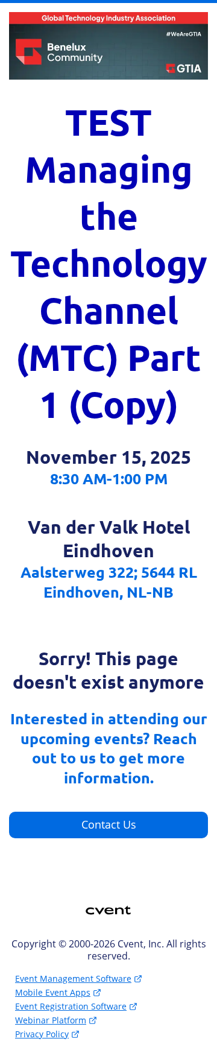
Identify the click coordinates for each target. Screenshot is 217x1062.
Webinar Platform (50, 1020)
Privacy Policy (42, 1034)
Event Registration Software (71, 1006)
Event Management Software (73, 978)
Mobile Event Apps (52, 992)
